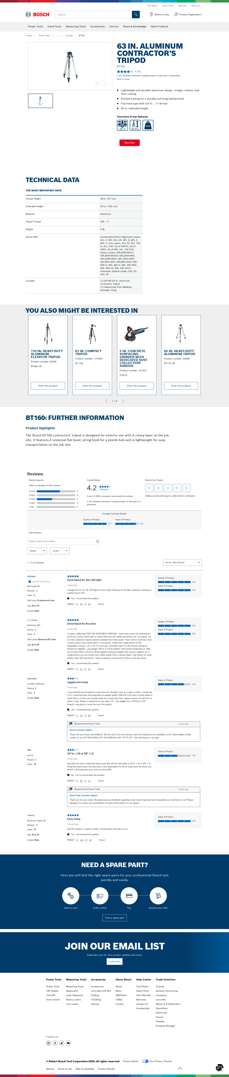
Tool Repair (152, 6)
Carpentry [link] (161, 995)
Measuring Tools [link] (76, 979)
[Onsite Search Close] (129, 14)
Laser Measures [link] (74, 995)
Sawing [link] (95, 1004)
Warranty (182, 6)
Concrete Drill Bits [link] (101, 990)
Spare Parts (167, 6)
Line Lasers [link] (72, 1004)
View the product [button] (48, 385)
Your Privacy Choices (160, 1061)
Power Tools (44, 35)
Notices (50, 1068)
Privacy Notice (130, 1061)
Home (29, 35)
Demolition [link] (162, 1008)
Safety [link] (119, 999)
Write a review (123, 79)
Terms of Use (65, 1068)
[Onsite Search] (136, 14)
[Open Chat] (219, 1067)
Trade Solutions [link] (165, 979)
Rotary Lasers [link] (73, 999)
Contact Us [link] (142, 1004)
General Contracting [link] (167, 990)
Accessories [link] (98, 979)
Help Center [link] (143, 979)
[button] (129, 143)
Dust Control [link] (53, 999)
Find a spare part (114, 917)
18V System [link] (52, 990)
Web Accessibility (85, 1068)
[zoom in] (97, 83)
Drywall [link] (160, 986)
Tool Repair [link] (142, 986)
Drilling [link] (95, 995)
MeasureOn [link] (72, 990)
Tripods (69, 35)
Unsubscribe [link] (142, 1008)
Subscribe (114, 961)
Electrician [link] (161, 1012)
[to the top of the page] (224, 1058)
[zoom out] (105, 83)
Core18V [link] (50, 995)
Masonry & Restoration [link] (168, 1004)
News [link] (118, 990)
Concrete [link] (161, 999)
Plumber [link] (160, 1021)
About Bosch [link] (123, 979)
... (58, 35)
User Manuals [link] (143, 995)
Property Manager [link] (165, 1025)
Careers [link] (120, 1004)
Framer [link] (159, 1017)
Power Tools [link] (53, 979)
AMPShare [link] (121, 995)
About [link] (119, 986)
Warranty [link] (141, 999)
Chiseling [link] (96, 999)
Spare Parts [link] (142, 990)
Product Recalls (106, 1068)
